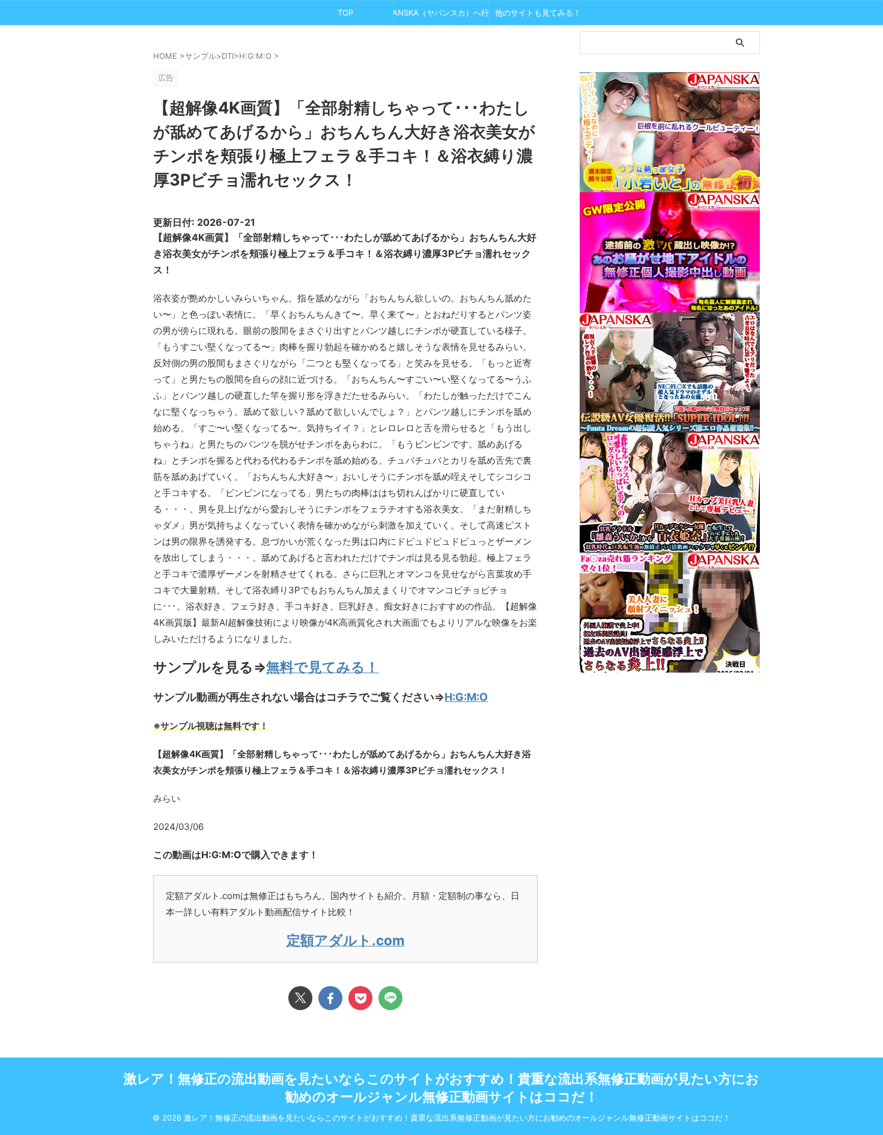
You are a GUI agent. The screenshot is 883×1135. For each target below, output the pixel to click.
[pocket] (360, 998)
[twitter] (300, 998)
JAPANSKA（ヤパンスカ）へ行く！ (441, 12)
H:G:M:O (466, 697)
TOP (345, 12)
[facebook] (330, 998)
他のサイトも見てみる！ (538, 12)
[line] (390, 998)
